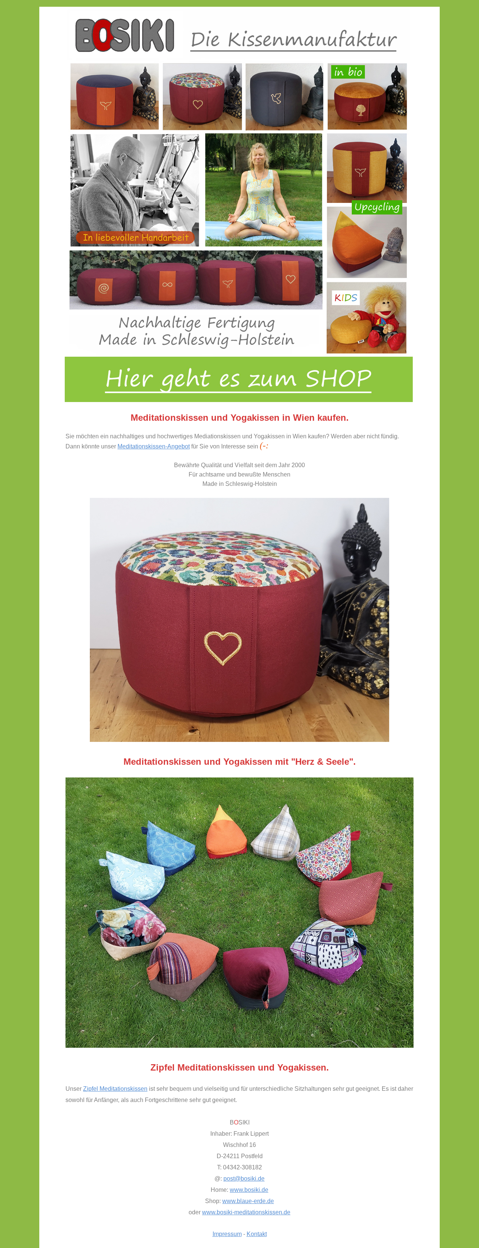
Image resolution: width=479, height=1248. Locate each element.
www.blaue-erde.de (248, 1201)
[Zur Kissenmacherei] (239, 1045)
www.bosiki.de (249, 1190)
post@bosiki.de (244, 1178)
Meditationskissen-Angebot (154, 446)
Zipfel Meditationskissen (115, 1089)
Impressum (227, 1234)
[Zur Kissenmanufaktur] (239, 400)
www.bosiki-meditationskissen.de (246, 1212)
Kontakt (257, 1234)
